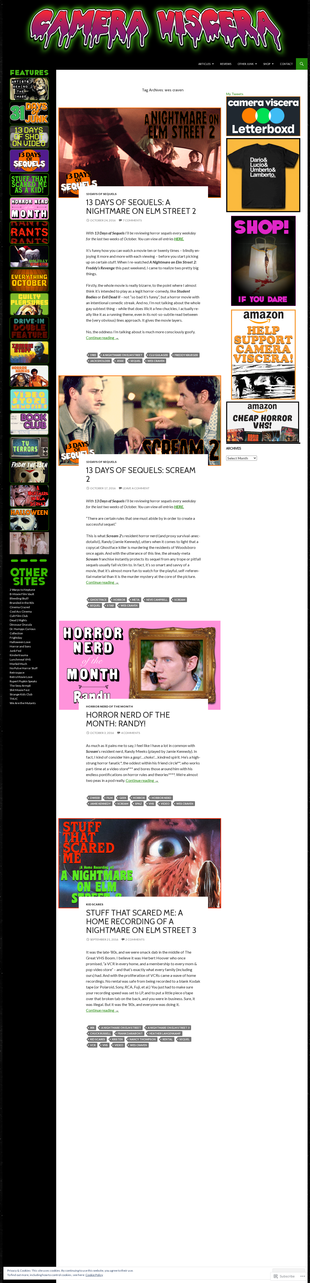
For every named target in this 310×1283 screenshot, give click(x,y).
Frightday (16, 637)
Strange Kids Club (21, 694)
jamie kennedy (100, 803)
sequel (136, 360)
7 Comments (132, 220)
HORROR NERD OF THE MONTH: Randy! (128, 719)
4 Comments (130, 733)
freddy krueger (186, 355)
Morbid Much (18, 664)
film (110, 797)
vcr (93, 1045)
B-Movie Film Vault (22, 594)
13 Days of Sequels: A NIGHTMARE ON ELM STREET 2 (141, 206)
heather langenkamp (165, 1033)
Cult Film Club (19, 616)
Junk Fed (15, 651)
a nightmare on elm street (122, 355)
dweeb (95, 797)
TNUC (14, 698)
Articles (204, 63)
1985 (93, 355)
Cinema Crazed (20, 607)
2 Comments (134, 939)
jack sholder (100, 360)
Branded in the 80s (22, 603)
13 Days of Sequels (101, 194)
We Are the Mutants (23, 703)
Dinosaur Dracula (21, 624)
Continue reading (102, 337)
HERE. (179, 238)
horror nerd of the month (109, 706)
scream (179, 599)
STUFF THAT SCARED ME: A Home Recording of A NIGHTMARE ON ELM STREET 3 (141, 921)
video (165, 803)
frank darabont (130, 1033)
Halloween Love (20, 642)
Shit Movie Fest (20, 690)
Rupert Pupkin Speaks (23, 681)
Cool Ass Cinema (21, 611)
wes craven (155, 360)
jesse (120, 360)
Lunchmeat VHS (20, 659)
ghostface (98, 599)
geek (122, 797)
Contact (286, 63)
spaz (138, 803)
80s (92, 1027)
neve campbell (157, 599)
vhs (151, 803)
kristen (117, 1039)
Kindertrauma (19, 655)
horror (119, 599)
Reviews (225, 63)
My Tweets (234, 94)
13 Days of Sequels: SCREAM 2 (141, 474)
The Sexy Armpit (20, 685)
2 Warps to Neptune (22, 589)
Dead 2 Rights (18, 620)
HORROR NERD (161, 797)
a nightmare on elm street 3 (168, 1027)
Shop (266, 63)
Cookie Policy (94, 1275)
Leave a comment (136, 488)
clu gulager (158, 355)
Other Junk (246, 63)
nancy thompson (143, 1039)
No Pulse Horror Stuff (24, 668)
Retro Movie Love (21, 677)
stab (110, 605)
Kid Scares (94, 904)
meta (136, 599)
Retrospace (17, 672)
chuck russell (100, 1033)
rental (168, 1039)
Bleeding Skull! (19, 598)
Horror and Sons (20, 646)
